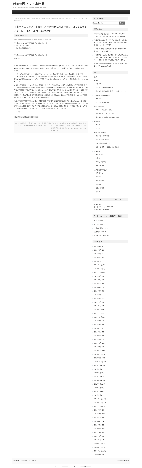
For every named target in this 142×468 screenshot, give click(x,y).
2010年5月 (97, 425)
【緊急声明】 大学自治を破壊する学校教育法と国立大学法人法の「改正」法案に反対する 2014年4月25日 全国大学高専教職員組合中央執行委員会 (111, 57)
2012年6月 (97, 332)
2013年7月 (97, 283)
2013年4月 (97, 295)
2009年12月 (98, 443)
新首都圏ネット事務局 (28, 4)
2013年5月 (97, 291)
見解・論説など (99, 106)
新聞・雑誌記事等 (100, 133)
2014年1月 (97, 261)
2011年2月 (97, 391)
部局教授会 (99, 173)
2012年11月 (98, 313)
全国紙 (98, 128)
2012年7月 (97, 328)
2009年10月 (98, 451)
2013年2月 (97, 302)
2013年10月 (98, 272)
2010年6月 (97, 421)
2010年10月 (98, 406)
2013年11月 (98, 268)
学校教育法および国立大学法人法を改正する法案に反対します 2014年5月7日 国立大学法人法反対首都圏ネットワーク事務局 (111, 42)
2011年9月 (97, 365)
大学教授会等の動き (100, 170)
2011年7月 (97, 373)
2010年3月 (97, 432)
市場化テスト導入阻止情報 (104, 87)
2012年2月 (97, 347)
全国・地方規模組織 (102, 102)
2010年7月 (97, 417)
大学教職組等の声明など (102, 95)
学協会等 (98, 184)
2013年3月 (97, 298)
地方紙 (98, 124)
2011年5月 (97, 380)
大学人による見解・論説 (104, 110)
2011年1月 (97, 395)
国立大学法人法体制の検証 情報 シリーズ (111, 91)
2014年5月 (97, 250)
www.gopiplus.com (86, 466)
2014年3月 (97, 257)
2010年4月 (97, 428)
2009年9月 (97, 455)
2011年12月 (98, 354)
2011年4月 (97, 384)
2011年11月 (98, 358)
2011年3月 (97, 388)
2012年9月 (97, 321)
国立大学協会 (100, 165)
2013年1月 (97, 306)
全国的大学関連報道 (102, 139)
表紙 (95, 77)
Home (16, 18)
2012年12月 (98, 309)
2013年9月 (97, 276)
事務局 (96, 80)
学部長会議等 (100, 180)
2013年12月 (98, 265)
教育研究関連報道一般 (103, 143)
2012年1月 (97, 350)
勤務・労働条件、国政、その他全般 (107, 147)
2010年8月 (97, 414)
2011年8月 (97, 369)
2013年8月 (97, 280)
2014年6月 (97, 246)
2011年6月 (97, 376)
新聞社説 (97, 121)
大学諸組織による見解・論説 (105, 113)
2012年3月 (97, 343)
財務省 (98, 158)
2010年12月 (98, 399)
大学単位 (98, 177)
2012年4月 (97, 339)
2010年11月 (98, 402)
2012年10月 (98, 317)
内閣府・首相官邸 (101, 162)
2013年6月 (97, 287)
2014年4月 (97, 254)
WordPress (65, 466)
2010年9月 (97, 410)
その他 (98, 191)
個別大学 (98, 98)
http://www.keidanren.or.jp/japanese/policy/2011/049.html (32, 39)
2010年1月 (97, 440)
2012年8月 (97, 324)
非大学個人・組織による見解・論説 (29, 18)
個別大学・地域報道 (102, 136)
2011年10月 (98, 362)
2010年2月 (97, 436)
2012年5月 (97, 335)
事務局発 (98, 84)
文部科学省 (99, 154)
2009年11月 (98, 447)
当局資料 (97, 151)
